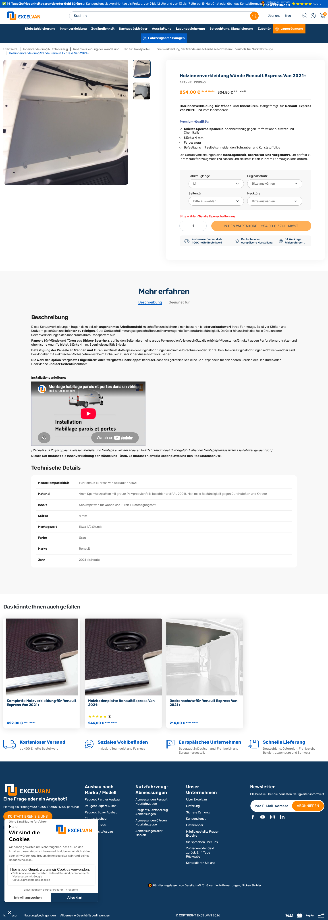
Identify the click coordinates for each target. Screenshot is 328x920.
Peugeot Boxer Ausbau (101, 812)
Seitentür (195, 193)
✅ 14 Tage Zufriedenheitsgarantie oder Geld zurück (42, 3)
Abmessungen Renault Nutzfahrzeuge (151, 801)
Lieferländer (194, 825)
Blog (288, 16)
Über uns (274, 16)
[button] (313, 16)
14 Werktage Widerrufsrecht (295, 241)
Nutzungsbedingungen (40, 915)
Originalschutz (257, 176)
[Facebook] (252, 817)
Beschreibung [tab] (150, 302)
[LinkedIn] (282, 817)
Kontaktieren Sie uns (200, 863)
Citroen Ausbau (95, 819)
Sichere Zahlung (198, 812)
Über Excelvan (196, 799)
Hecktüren (254, 193)
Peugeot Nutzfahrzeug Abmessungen (151, 812)
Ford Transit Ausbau (99, 831)
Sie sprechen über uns (202, 842)
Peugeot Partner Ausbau (102, 799)
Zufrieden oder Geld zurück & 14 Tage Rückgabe (200, 852)
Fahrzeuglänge (199, 176)
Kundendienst (196, 819)
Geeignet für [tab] (179, 302)
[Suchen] (254, 16)
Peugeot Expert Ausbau (101, 806)
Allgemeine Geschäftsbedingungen (85, 915)
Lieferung (193, 806)
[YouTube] (262, 817)
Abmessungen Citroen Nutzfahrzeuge (151, 822)
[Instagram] (272, 817)
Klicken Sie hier (251, 885)
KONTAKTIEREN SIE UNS (28, 816)
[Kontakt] (304, 15)
